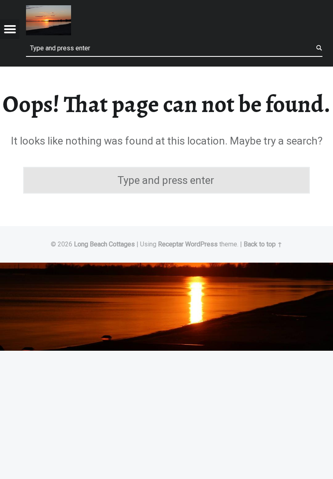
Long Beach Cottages (104, 244)
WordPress (201, 244)
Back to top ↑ (263, 244)
